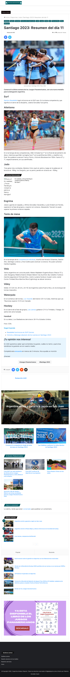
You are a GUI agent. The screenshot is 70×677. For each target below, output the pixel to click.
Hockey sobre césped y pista (28, 21)
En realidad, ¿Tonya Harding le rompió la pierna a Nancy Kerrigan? (23, 180)
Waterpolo (6, 23)
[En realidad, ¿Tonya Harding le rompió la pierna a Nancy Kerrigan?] (8, 187)
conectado (27, 509)
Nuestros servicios (6, 661)
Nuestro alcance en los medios (9, 659)
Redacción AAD (11, 32)
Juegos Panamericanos (28, 362)
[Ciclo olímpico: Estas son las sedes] (56, 464)
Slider (46, 21)
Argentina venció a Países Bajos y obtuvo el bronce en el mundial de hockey (36, 528)
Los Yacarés (27, 299)
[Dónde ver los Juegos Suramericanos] (8, 591)
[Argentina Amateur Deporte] (14, 2)
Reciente (51, 552)
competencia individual (26, 259)
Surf (50, 21)
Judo (20, 17)
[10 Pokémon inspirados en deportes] (8, 576)
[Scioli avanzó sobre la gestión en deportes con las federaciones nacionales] (8, 561)
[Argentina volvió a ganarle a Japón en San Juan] (8, 523)
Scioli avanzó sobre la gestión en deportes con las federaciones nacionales (36, 558)
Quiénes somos (5, 656)
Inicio (7, 17)
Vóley (62, 21)
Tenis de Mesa (55, 21)
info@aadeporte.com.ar (51, 671)
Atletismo (6, 21)
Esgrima (12, 21)
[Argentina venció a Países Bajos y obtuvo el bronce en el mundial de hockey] (8, 531)
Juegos (41, 21)
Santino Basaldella (10, 100)
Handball (17, 21)
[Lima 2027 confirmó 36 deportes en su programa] (35, 464)
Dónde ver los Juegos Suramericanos (25, 588)
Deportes (14, 17)
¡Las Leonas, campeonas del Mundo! (25, 536)
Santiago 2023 (45, 362)
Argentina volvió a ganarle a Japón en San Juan (35, 406)
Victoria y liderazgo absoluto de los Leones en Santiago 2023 (29, 335)
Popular (18, 552)
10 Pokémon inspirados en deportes (25, 573)
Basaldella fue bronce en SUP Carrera (20, 332)
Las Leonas (31, 310)
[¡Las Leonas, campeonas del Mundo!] (8, 538)
